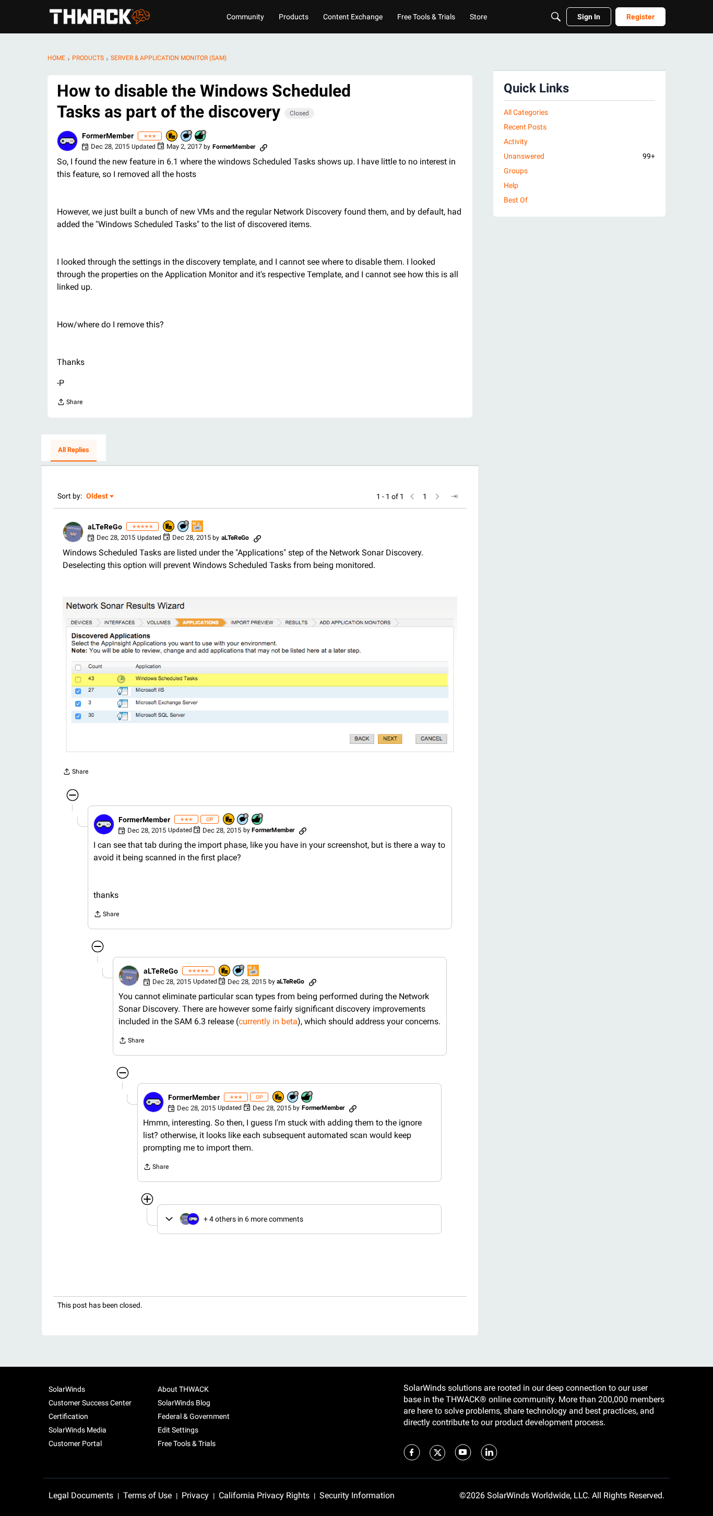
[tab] (74, 450)
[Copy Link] (263, 146)
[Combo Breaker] (172, 136)
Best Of (516, 200)
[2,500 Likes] (201, 136)
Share (69, 403)
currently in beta (268, 1021)
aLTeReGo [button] (105, 527)
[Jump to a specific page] (454, 496)
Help (511, 185)
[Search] (555, 16)
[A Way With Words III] (198, 527)
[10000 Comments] (187, 136)
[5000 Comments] (183, 527)
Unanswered (579, 156)
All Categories (526, 112)
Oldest (97, 497)
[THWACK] (99, 16)
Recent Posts (525, 127)
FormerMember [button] (108, 136)
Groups (516, 171)
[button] (67, 141)
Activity (516, 141)
